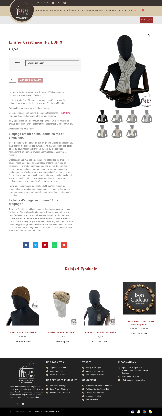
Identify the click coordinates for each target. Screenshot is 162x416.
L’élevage (71, 10)
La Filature (114, 10)
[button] (26, 245)
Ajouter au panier (30, 80)
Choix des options (23, 341)
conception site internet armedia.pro (47, 411)
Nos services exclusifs (93, 10)
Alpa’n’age (127, 10)
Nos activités (56, 10)
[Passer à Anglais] (135, 11)
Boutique (40, 10)
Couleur (17, 62)
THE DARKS (64, 113)
